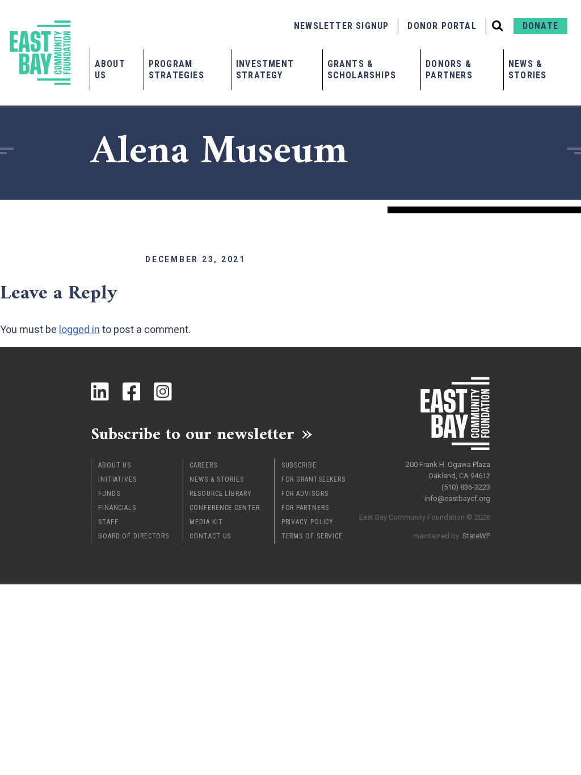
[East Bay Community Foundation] (40, 53)
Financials (117, 508)
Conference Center (224, 508)
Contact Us (210, 536)
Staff (108, 522)
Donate (540, 25)
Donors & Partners (449, 69)
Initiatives (117, 479)
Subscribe (299, 465)
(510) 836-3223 (465, 487)
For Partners (305, 508)
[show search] (497, 26)
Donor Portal (441, 25)
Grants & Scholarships (361, 69)
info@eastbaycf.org (457, 498)
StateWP (476, 536)
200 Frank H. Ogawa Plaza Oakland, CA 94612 (448, 470)
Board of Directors (133, 536)
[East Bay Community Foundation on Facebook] (132, 391)
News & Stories (527, 69)
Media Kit (206, 522)
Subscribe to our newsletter (192, 433)
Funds (109, 494)
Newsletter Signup (341, 25)
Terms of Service (312, 536)
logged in (79, 329)
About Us (110, 69)
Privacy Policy (307, 522)
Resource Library (220, 494)
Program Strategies (176, 69)
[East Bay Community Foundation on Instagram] (163, 391)
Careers (203, 465)
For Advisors (305, 494)
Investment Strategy (265, 69)
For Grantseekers (313, 479)
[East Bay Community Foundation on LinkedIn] (100, 391)
